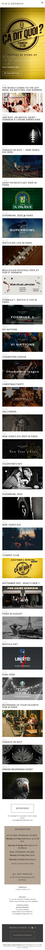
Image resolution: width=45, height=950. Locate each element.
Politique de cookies (16, 944)
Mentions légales (7, 944)
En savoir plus (11, 73)
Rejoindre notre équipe (22, 935)
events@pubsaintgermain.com (22, 820)
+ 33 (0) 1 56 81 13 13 (22, 889)
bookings (22, 808)
